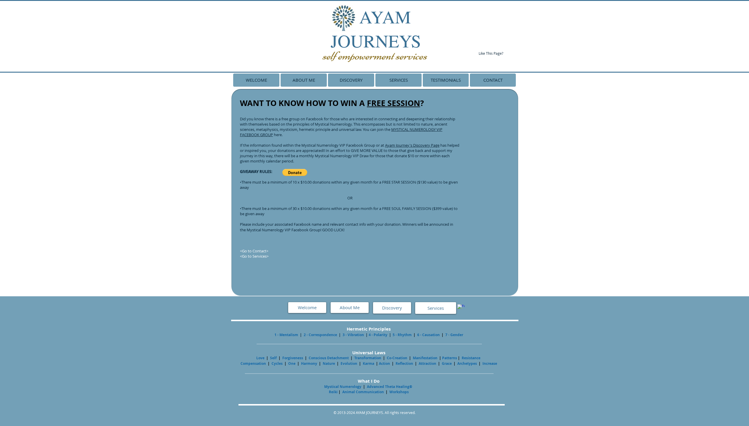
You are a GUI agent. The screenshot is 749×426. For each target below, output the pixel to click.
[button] (294, 172)
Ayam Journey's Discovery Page (412, 145)
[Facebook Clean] (461, 308)
